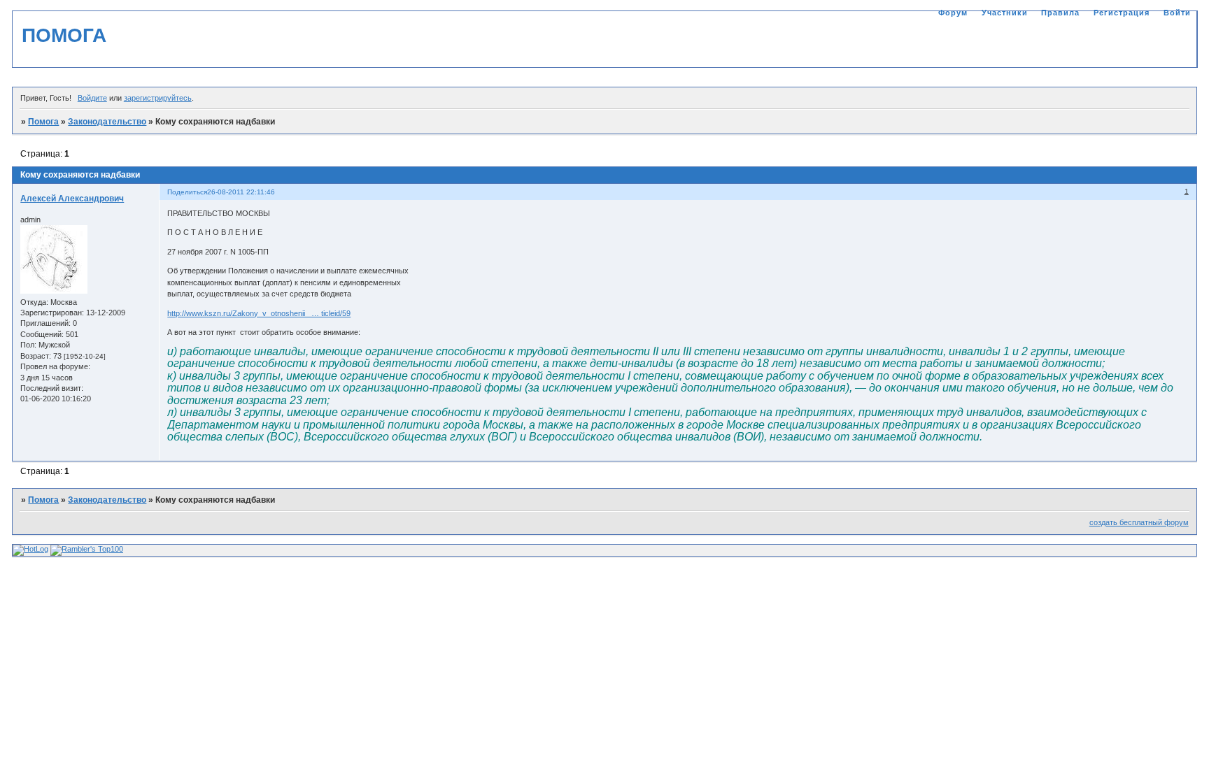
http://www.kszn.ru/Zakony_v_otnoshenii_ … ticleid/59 (259, 313)
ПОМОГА (64, 35)
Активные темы (1159, 42)
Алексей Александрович (72, 198)
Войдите (92, 98)
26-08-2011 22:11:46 (241, 192)
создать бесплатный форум (1139, 522)
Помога (43, 122)
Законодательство (107, 122)
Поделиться (187, 192)
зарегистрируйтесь (158, 98)
